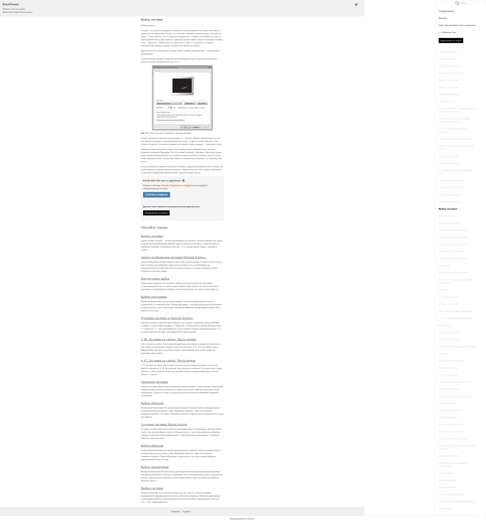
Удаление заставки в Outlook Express (167, 318)
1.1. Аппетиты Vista (447, 32)
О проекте (175, 511)
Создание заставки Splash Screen (164, 424)
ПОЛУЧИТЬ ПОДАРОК (157, 195)
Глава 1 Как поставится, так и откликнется (457, 25)
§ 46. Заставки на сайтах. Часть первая (168, 339)
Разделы (186, 511)
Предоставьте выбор (155, 278)
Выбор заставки (152, 236)
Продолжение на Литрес (451, 40)
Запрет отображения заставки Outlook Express (173, 257)
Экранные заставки (154, 382)
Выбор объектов (152, 403)
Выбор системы (152, 488)
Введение (443, 18)
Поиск (460, 3)
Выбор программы (154, 297)
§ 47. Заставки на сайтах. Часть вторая (168, 360)
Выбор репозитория (155, 467)
